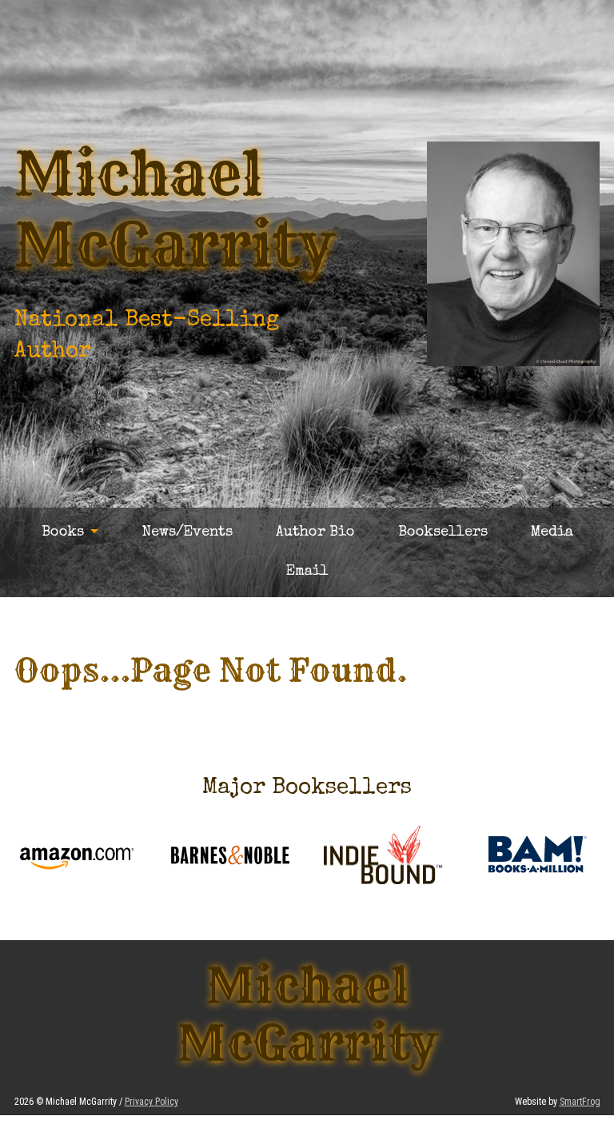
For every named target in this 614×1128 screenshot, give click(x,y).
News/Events (187, 532)
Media (552, 532)
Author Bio (315, 532)
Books (63, 532)
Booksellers (443, 532)
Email (307, 571)
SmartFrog (580, 1101)
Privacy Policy (151, 1101)
